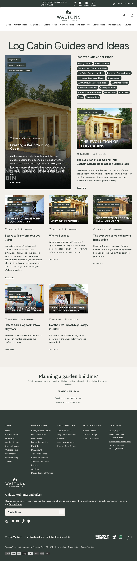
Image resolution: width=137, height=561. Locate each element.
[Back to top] (129, 537)
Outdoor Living (11, 457)
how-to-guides (14, 289)
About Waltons (64, 430)
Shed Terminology (91, 438)
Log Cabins (10, 438)
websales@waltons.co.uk (120, 441)
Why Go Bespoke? (60, 236)
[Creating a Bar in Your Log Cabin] (38, 122)
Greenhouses (11, 453)
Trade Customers (39, 453)
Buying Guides (89, 430)
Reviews (61, 438)
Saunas (8, 461)
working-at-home (15, 210)
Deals (7, 430)
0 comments (38, 138)
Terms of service (87, 547)
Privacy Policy (15, 504)
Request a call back (68, 391)
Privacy (34, 465)
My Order (35, 446)
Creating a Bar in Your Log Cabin (29, 146)
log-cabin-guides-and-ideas (19, 70)
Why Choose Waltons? (67, 434)
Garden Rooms (12, 442)
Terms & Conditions (40, 461)
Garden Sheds (11, 434)
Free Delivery (37, 438)
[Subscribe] (61, 512)
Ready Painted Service (41, 430)
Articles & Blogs (90, 434)
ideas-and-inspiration (17, 65)
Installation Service (39, 442)
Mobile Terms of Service (42, 473)
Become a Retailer (39, 457)
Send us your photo (66, 442)
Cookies (35, 469)
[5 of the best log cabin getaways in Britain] (68, 298)
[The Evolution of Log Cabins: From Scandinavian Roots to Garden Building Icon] (104, 128)
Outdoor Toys (11, 450)
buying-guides (58, 199)
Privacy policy (73, 547)
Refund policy (60, 547)
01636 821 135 (128, 3)
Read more (15, 182)
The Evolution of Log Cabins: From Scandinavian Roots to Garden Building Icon (103, 162)
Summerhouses (12, 446)
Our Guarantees (38, 434)
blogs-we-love (14, 60)
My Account (36, 450)
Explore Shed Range (66, 446)
